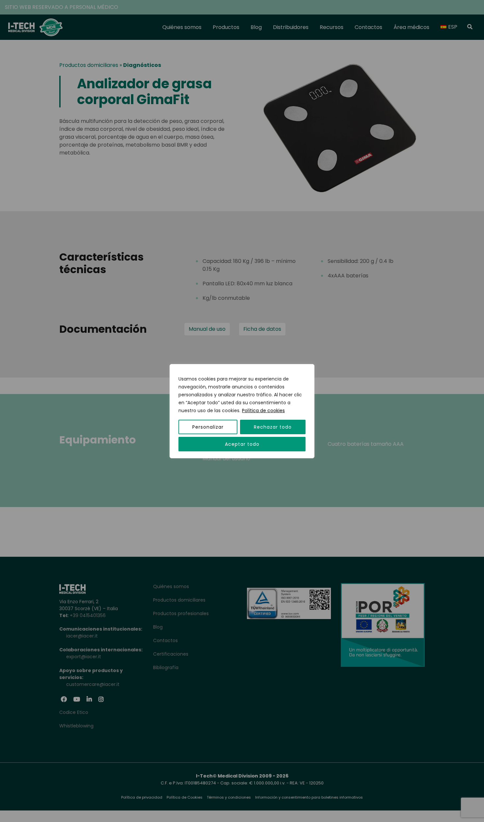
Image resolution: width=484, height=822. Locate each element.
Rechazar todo (273, 427)
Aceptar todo (242, 444)
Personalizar (208, 427)
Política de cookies (263, 410)
